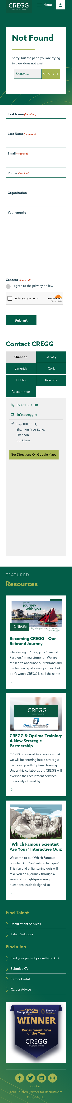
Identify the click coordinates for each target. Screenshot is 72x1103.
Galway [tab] (51, 357)
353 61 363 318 (27, 405)
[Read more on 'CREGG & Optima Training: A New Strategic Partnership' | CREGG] (36, 789)
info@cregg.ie (27, 414)
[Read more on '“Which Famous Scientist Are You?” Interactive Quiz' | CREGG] (36, 893)
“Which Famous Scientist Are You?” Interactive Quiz (36, 846)
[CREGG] (19, 6)
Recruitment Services (26, 924)
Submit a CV (19, 968)
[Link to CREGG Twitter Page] (30, 1078)
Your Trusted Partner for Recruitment (36, 1092)
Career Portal (60, 5)
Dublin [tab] (21, 380)
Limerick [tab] (21, 368)
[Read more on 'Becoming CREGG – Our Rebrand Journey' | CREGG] (36, 682)
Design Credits (36, 1097)
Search (51, 74)
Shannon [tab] (20, 357)
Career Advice (21, 989)
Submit (21, 320)
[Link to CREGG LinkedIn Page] (41, 1078)
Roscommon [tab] (21, 391)
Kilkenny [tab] (51, 380)
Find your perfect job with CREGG (35, 958)
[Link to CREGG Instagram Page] (52, 1078)
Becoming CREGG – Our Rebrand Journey (33, 641)
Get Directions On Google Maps (33, 454)
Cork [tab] (51, 368)
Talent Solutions (22, 934)
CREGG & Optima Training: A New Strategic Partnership (36, 741)
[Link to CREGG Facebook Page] (19, 1078)
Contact (36, 1086)
